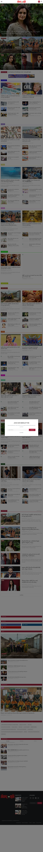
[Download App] (39, 2)
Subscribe (32, 430)
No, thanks (21, 432)
